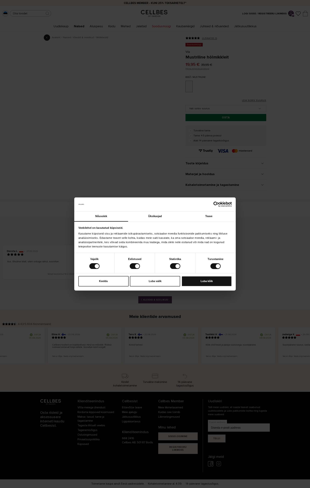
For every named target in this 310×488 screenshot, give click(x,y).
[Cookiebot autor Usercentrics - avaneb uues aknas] (216, 204)
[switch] (135, 266)
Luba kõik (207, 281)
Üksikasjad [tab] (155, 216)
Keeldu (103, 281)
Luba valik (155, 281)
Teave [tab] (209, 216)
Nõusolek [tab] (101, 216)
